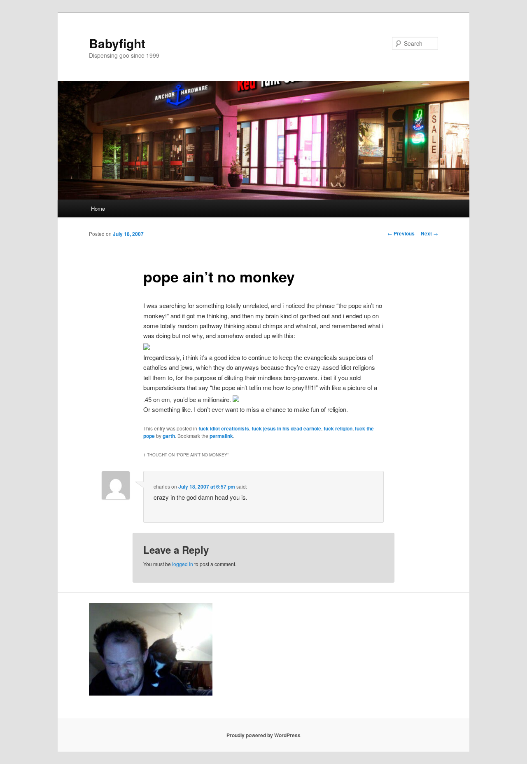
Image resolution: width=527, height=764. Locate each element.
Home (98, 208)
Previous (401, 233)
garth (169, 436)
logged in (182, 563)
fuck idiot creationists (223, 428)
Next (429, 233)
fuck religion (338, 428)
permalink (221, 436)
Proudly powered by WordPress (263, 735)
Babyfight (117, 43)
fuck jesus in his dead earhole (286, 428)
